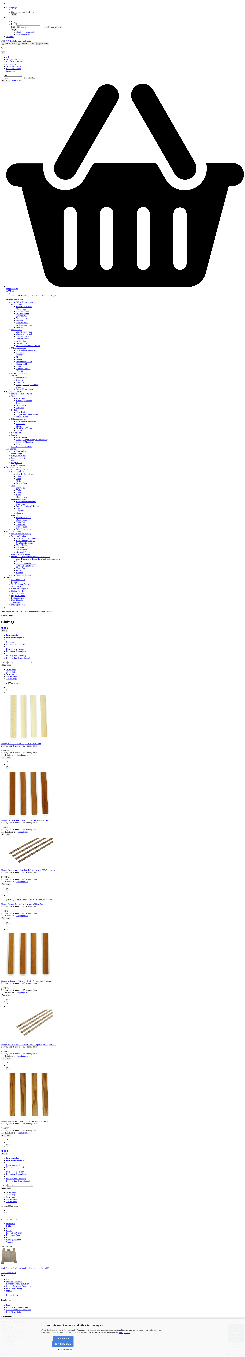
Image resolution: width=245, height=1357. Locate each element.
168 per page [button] (11, 676)
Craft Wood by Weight (25, 540)
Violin (18, 476)
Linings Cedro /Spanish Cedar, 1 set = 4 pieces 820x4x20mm (25, 820)
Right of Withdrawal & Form (17, 1284)
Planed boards (17, 600)
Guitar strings (16, 453)
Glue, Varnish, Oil (18, 456)
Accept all (63, 1338)
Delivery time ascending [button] (16, 656)
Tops (13, 396)
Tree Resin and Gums (20, 584)
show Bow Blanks (23, 518)
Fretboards (20, 352)
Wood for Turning (13, 69)
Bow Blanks (16, 515)
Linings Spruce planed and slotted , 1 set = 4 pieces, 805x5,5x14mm (28, 1044)
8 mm (18, 403)
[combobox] (4, 630)
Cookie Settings (12, 1295)
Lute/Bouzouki (22, 323)
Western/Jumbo (22, 313)
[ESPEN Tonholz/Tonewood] (16, 41)
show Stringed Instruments (22, 302)
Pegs (18, 508)
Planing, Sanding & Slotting (27, 385)
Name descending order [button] (15, 644)
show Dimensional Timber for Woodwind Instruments (38, 559)
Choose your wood (24, 334)
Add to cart (6, 758)
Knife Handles (22, 545)
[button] (11, 7)
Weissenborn (21, 318)
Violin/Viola (21, 524)
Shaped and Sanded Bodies (27, 414)
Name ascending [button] (13, 642)
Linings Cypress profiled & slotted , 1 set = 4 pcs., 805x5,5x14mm (28, 870)
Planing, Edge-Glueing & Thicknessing (32, 440)
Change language (18, 12)
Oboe (18, 570)
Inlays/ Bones (16, 463)
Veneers (19, 371)
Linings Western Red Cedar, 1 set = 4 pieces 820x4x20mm (24, 1121)
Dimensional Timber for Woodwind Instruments (30, 557)
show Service (21, 378)
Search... (31, 78)
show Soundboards (24, 332)
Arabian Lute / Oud (24, 325)
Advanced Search (17, 80)
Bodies (14, 410)
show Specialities (18, 579)
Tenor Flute (21, 568)
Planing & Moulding (24, 442)
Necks (18, 357)
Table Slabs (16, 602)
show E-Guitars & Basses (21, 394)
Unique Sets (21, 309)
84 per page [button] (11, 674)
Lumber (14, 582)
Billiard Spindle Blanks (20, 554)
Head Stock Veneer (24, 362)
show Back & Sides (24, 307)
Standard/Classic (23, 311)
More (18, 387)
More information (65, 1350)
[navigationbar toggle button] (8, 43)
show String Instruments (21, 469)
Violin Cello (21, 522)
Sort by (4, 662)
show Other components (26, 350)
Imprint (9, 1291)
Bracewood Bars (23, 364)
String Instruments (13, 66)
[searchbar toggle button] (42, 43)
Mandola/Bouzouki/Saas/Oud (28, 346)
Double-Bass (21, 520)
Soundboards (16, 329)
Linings (19, 366)
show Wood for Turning (21, 534)
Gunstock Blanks (23, 552)
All (7, 57)
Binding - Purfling (23, 368)
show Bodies (21, 412)
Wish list (10, 37)
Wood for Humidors (19, 586)
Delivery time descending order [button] (18, 658)
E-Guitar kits (16, 433)
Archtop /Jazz (21, 316)
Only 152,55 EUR (8, 1273)
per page (4, 683)
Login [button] (8, 17)
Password (15, 27)
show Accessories (18, 451)
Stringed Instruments (14, 59)
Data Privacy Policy (14, 1288)
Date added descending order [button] (18, 651)
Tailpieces (20, 511)
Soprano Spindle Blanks (26, 563)
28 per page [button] (11, 669)
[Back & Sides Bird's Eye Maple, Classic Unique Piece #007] (9, 1263)
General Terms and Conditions (18, 1286)
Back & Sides (16, 304)
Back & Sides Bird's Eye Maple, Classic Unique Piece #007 (25, 1268)
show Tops (20, 398)
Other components (18, 348)
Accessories (11, 64)
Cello (18, 481)
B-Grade (19, 327)
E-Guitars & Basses (14, 62)
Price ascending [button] (12, 635)
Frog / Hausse (22, 527)
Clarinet (19, 573)
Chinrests (20, 513)
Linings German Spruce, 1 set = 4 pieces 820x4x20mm (23, 904)
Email (13, 24)
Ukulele (19, 320)
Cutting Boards (17, 591)
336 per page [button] (11, 679)
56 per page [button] (11, 672)
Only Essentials (62, 1344)
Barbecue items (17, 598)
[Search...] (26, 78)
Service (14, 375)
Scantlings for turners (24, 543)
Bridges (19, 355)
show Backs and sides (25, 474)
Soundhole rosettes (18, 458)
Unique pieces (22, 417)
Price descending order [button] (15, 637)
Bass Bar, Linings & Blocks (27, 506)
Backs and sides (17, 472)
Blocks (19, 359)
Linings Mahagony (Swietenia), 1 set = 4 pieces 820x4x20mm (26, 981)
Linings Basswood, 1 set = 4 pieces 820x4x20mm (21, 743)
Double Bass (21, 483)
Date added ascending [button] (15, 649)
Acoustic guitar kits (19, 373)
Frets (13, 460)
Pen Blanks (21, 547)
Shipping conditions (14, 1281)
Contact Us (10, 1279)
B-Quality (20, 407)
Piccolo (19, 561)
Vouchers (20, 382)
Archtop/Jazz (21, 341)
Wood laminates (17, 593)
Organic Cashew (18, 596)
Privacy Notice (124, 1333)
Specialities (10, 71)
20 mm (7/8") (21, 405)
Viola (18, 479)
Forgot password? (23, 34)
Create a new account (25, 32)
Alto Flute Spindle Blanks (26, 566)
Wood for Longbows (19, 589)
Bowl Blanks (21, 550)
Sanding (19, 380)
